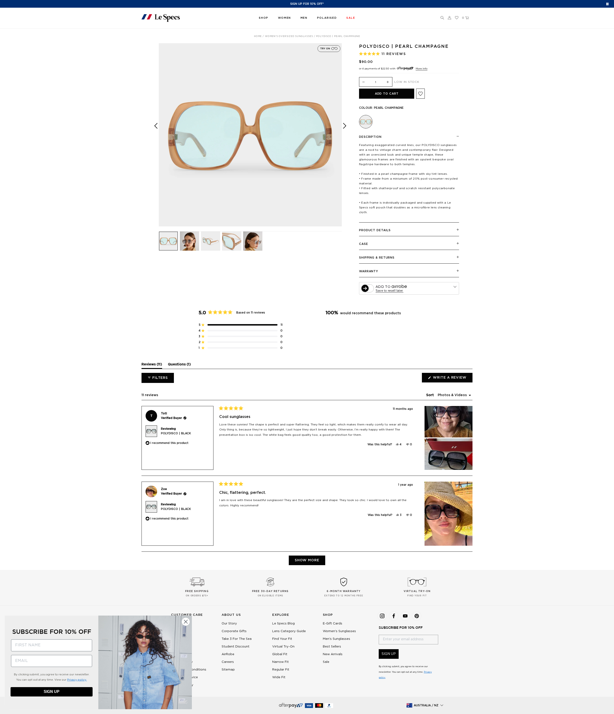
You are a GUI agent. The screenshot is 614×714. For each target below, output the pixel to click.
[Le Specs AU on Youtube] (405, 616)
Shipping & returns (377, 257)
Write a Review (452, 379)
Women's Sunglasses (339, 631)
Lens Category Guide (289, 631)
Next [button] (345, 138)
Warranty (368, 271)
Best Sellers (332, 646)
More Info (421, 68)
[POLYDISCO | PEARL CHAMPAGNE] (365, 121)
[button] (442, 18)
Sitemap (228, 669)
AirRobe (228, 654)
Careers (228, 662)
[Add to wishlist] (420, 94)
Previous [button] (156, 138)
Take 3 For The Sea (237, 639)
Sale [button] (350, 18)
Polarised (327, 18)
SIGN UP (389, 654)
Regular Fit (280, 669)
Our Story (229, 623)
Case (363, 243)
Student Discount (235, 646)
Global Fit (279, 654)
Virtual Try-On (283, 646)
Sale (326, 662)
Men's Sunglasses (336, 639)
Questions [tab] (179, 366)
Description (370, 136)
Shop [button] (263, 18)
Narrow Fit (280, 662)
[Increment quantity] (388, 82)
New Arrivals (332, 654)
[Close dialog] (186, 621)
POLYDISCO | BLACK (176, 433)
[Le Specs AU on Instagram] (382, 616)
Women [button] (284, 18)
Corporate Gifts (234, 631)
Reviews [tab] (152, 366)
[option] (250, 134)
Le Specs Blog (283, 623)
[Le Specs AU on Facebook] (393, 616)
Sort (430, 395)
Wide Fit (278, 677)
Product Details (375, 230)
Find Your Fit (282, 639)
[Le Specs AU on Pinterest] (416, 616)
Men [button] (304, 18)
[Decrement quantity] (363, 82)
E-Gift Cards (332, 623)
